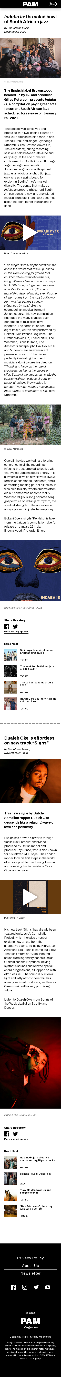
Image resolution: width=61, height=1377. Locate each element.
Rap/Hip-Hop (28, 1115)
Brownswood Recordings (19, 607)
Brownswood (13, 530)
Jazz (39, 607)
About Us (30, 1266)
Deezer (9, 1007)
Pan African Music (18, 28)
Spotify (37, 1003)
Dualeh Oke (11, 1115)
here (42, 530)
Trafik (25, 1336)
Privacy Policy (30, 1258)
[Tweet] (15, 626)
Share (52, 4)
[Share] (6, 626)
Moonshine (45, 1336)
